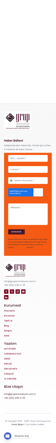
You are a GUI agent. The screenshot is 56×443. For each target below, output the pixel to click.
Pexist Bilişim (18, 424)
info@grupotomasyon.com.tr (20, 394)
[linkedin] (6, 297)
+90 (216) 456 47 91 (14, 398)
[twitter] (12, 291)
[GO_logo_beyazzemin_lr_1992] (18, 112)
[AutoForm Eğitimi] (28, 66)
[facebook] (6, 291)
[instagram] (17, 291)
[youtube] (23, 291)
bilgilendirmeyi (20, 247)
